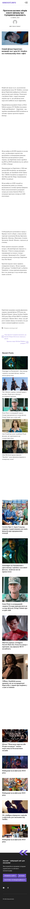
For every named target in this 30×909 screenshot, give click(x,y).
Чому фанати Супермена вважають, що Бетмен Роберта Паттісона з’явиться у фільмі (15, 336)
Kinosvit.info (10, 899)
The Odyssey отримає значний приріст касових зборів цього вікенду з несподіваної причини (14, 394)
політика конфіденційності (14, 880)
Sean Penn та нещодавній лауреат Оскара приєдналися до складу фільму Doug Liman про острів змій (14, 415)
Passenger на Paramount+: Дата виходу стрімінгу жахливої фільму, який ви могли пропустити (14, 373)
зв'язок (22, 875)
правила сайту (10, 875)
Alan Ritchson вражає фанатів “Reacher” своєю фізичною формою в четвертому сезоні (14, 457)
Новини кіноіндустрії (11, 328)
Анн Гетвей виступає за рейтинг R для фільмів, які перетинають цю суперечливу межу (14, 436)
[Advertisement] (15, 71)
